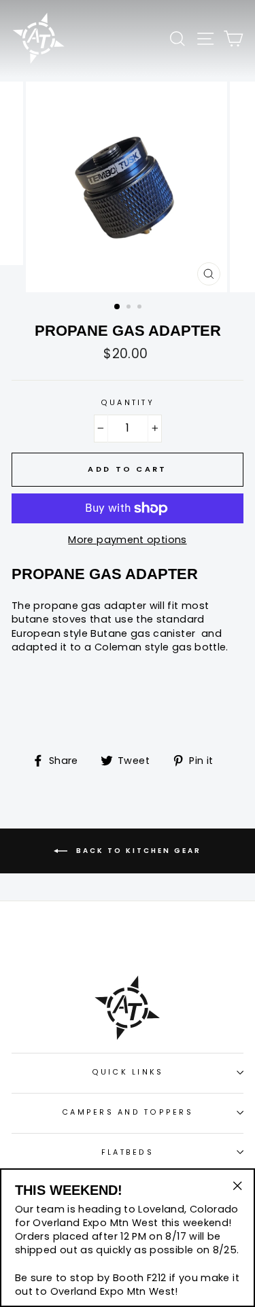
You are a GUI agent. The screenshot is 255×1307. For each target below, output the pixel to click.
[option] (128, 187)
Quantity (127, 403)
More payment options (127, 539)
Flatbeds (127, 1152)
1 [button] (117, 307)
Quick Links (128, 1072)
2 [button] (129, 307)
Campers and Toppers (127, 1112)
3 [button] (140, 307)
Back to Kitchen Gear (137, 851)
